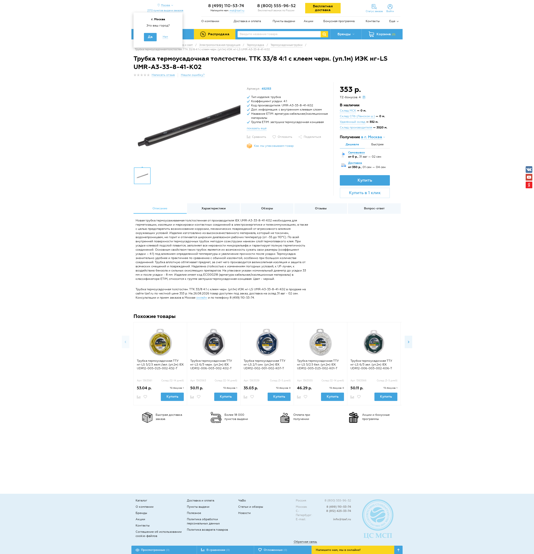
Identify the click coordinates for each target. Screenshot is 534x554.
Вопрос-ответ (374, 208)
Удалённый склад (352, 122)
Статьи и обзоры (250, 507)
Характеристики (214, 208)
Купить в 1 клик (365, 192)
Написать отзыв (163, 75)
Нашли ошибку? (193, 75)
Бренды (141, 513)
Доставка (355, 163)
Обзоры (267, 208)
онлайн (201, 297)
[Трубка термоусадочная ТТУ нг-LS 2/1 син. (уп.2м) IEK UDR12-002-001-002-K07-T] (267, 342)
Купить (365, 180)
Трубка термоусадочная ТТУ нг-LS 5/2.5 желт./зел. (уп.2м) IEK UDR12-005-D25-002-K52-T (160, 364)
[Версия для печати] (398, 76)
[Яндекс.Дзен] (529, 185)
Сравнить (259, 137)
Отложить (285, 137)
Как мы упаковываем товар (274, 146)
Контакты (373, 21)
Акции (308, 21)
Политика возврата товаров (207, 529)
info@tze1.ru (342, 519)
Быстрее (377, 144)
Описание (159, 208)
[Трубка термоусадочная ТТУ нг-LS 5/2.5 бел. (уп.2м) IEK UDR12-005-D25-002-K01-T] (320, 342)
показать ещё (257, 128)
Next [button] (408, 342)
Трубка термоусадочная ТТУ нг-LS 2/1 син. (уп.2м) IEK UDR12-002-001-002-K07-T (264, 364)
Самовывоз (356, 152)
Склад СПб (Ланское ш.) (357, 116)
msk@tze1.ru (236, 10)
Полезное (194, 513)
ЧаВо (242, 500)
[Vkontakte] (529, 169)
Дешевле (352, 144)
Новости (244, 513)
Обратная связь (305, 542)
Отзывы (321, 208)
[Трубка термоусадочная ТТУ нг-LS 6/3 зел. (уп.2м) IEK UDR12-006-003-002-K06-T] (373, 342)
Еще (392, 21)
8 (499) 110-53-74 (226, 5)
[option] (189, 125)
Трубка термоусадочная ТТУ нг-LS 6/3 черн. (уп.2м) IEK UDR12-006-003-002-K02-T (211, 364)
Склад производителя (356, 127)
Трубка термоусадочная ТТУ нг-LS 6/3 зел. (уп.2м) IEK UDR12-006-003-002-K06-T (371, 364)
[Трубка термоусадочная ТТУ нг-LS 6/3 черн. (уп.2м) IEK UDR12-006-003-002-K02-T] (213, 342)
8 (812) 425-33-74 (338, 511)
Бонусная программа (339, 21)
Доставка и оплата (247, 21)
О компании (210, 21)
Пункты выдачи (284, 21)
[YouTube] (529, 177)
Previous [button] (125, 342)
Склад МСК (348, 110)
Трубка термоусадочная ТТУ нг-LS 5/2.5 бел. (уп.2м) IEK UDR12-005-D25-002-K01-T (318, 364)
